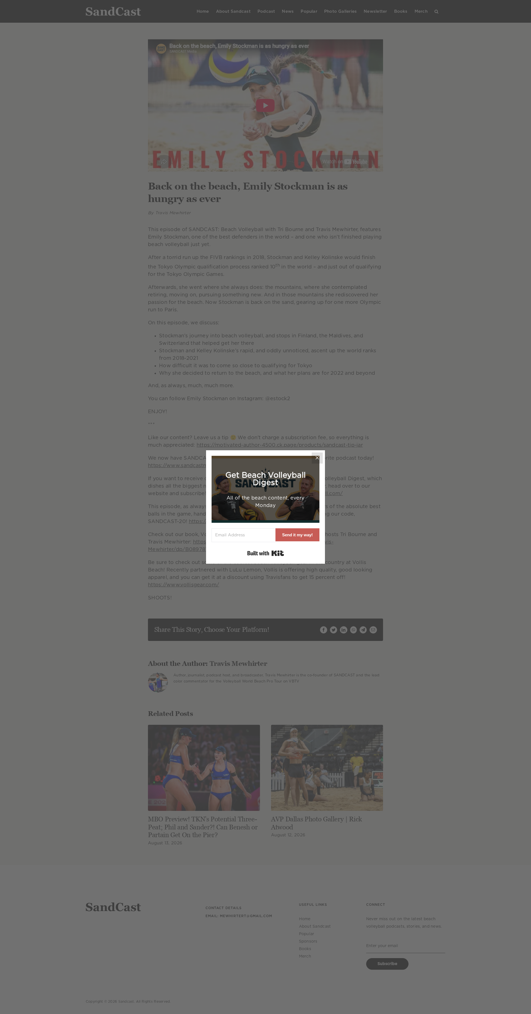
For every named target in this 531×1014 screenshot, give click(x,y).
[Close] (317, 458)
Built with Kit (265, 553)
